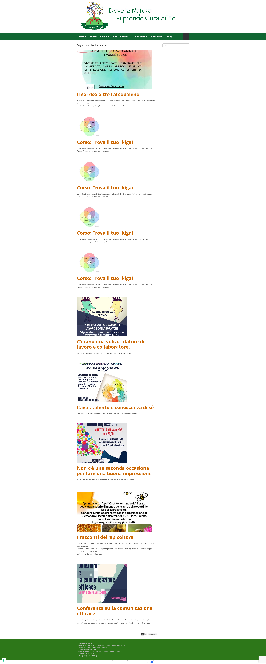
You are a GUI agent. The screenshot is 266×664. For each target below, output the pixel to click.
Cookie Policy (93, 656)
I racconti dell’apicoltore (105, 537)
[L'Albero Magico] (133, 16)
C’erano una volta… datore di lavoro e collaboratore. (110, 344)
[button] (186, 36)
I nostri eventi (121, 36)
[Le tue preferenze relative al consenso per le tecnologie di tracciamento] (4, 660)
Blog (169, 36)
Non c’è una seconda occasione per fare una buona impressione (114, 470)
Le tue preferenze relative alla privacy (138, 662)
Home (82, 36)
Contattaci (157, 36)
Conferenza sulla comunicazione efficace (115, 611)
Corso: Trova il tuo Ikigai (105, 142)
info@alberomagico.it (89, 650)
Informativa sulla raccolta (119, 662)
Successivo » (152, 634)
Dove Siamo (140, 36)
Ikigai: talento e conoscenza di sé (115, 407)
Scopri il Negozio (99, 36)
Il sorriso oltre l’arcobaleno (108, 94)
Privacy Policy (82, 656)
